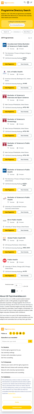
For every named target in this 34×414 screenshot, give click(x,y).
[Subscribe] (30, 341)
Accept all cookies (17, 407)
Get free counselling (7, 357)
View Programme (9, 64)
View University (24, 64)
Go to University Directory (16, 25)
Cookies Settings (17, 397)
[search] (25, 2)
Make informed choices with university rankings (14, 367)
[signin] (28, 2)
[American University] (4, 72)
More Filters (27, 32)
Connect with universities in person (11, 355)
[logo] (7, 2)
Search (6, 32)
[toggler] (31, 2)
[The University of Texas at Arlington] (4, 45)
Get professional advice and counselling (12, 372)
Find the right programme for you (11, 350)
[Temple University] (4, 96)
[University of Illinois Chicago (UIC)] (4, 260)
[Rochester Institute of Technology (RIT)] (4, 239)
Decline (17, 402)
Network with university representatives (12, 370)
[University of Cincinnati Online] (4, 198)
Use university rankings (7, 352)
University (16, 32)
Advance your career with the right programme (14, 365)
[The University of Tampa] (4, 220)
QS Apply (9, 310)
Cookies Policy (11, 393)
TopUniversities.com (5, 299)
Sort (29, 38)
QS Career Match (5, 315)
